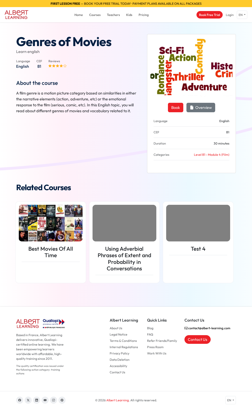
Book (175, 107)
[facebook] (19, 400)
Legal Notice (118, 334)
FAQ (150, 334)
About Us (116, 328)
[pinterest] (62, 400)
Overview (203, 107)
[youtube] (45, 400)
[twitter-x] (28, 400)
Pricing (144, 15)
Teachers (113, 15)
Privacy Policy (119, 353)
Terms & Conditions (123, 341)
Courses (95, 15)
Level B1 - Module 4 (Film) (211, 155)
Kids (129, 15)
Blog (150, 328)
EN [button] (241, 15)
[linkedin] (36, 400)
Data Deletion (120, 360)
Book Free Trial (209, 15)
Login (230, 15)
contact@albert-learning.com (209, 328)
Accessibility (118, 366)
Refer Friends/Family (162, 341)
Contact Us (117, 372)
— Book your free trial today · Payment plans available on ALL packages (126, 4)
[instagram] (53, 400)
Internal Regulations (124, 347)
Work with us (156, 353)
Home (78, 15)
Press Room (155, 347)
